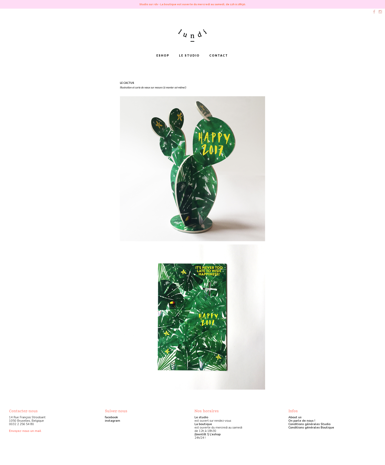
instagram (112, 421)
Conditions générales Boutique (311, 427)
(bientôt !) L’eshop (208, 434)
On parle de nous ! (301, 421)
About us (295, 417)
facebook (111, 417)
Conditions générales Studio (309, 424)
